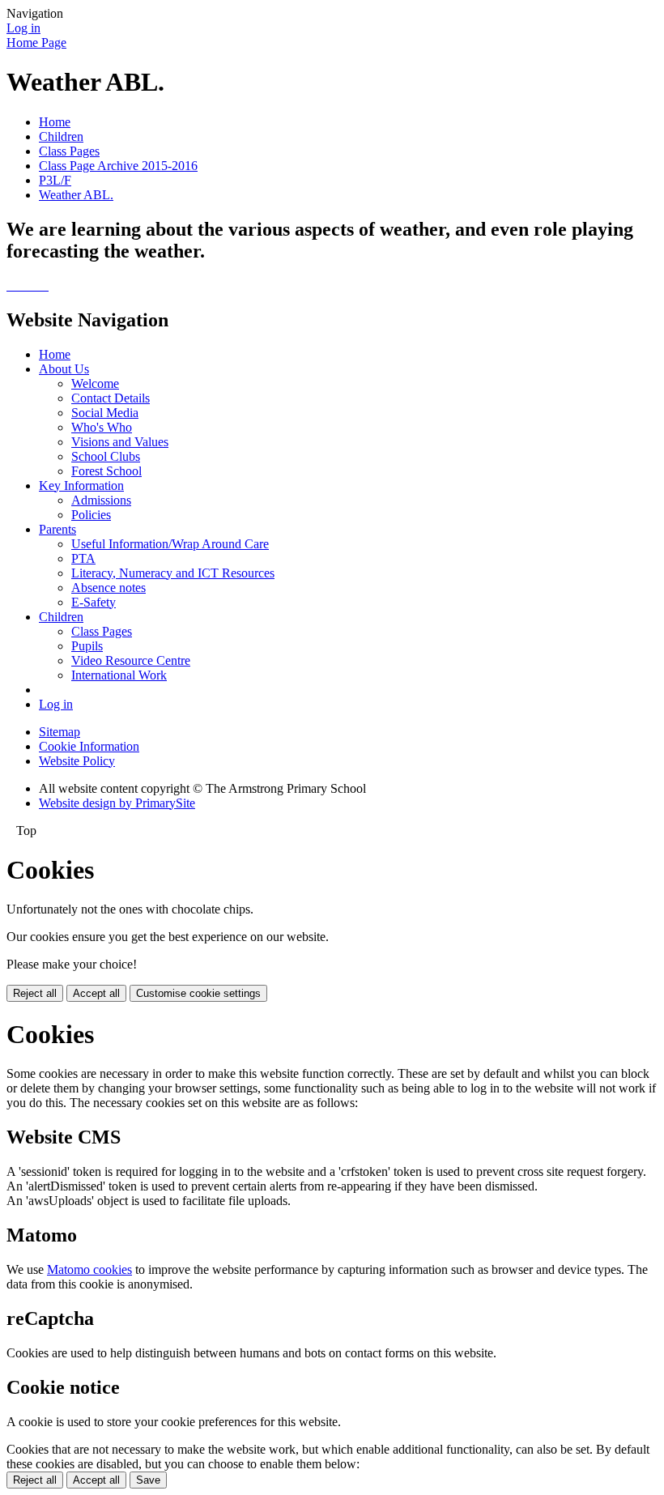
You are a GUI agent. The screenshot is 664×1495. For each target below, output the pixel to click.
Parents (57, 529)
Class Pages (69, 151)
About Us (64, 369)
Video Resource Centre (130, 660)
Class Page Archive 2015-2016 (118, 165)
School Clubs (105, 456)
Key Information (81, 485)
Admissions (101, 500)
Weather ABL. (76, 195)
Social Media (104, 413)
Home (54, 122)
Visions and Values (119, 442)
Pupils (87, 646)
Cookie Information (89, 746)
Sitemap (59, 732)
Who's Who (101, 427)
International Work (119, 675)
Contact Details (110, 398)
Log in (23, 28)
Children (61, 136)
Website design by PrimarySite (117, 803)
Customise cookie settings (198, 993)
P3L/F (55, 180)
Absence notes (108, 587)
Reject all (35, 993)
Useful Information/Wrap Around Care (170, 544)
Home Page (36, 42)
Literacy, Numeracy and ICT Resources (173, 573)
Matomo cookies (89, 1269)
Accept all (96, 993)
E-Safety (93, 602)
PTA (83, 558)
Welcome (95, 383)
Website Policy (77, 761)
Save (148, 1480)
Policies (91, 515)
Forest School (106, 471)
